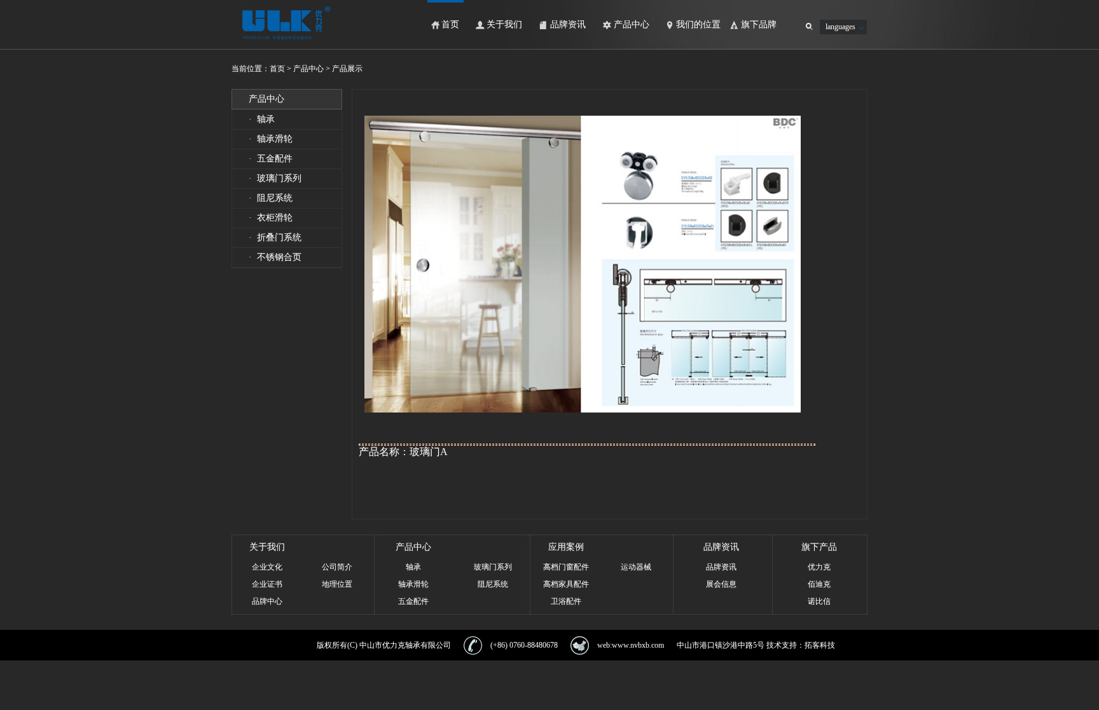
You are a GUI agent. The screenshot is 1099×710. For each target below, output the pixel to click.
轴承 (413, 567)
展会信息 (721, 584)
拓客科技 (820, 645)
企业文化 (267, 567)
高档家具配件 (566, 584)
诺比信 (819, 601)
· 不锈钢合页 (275, 257)
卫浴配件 (566, 601)
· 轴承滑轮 (271, 139)
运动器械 (636, 567)
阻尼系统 (493, 584)
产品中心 (631, 24)
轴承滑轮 (413, 584)
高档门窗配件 (566, 567)
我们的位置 (698, 24)
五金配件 (413, 601)
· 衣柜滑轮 (271, 217)
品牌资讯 (568, 24)
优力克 (819, 567)
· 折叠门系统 (275, 237)
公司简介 (337, 567)
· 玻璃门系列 (275, 178)
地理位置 (337, 584)
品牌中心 (267, 601)
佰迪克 (819, 584)
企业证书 (267, 584)
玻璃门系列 (493, 567)
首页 (450, 24)
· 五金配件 (271, 158)
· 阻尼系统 (271, 198)
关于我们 (504, 24)
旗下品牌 (759, 24)
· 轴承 (262, 119)
